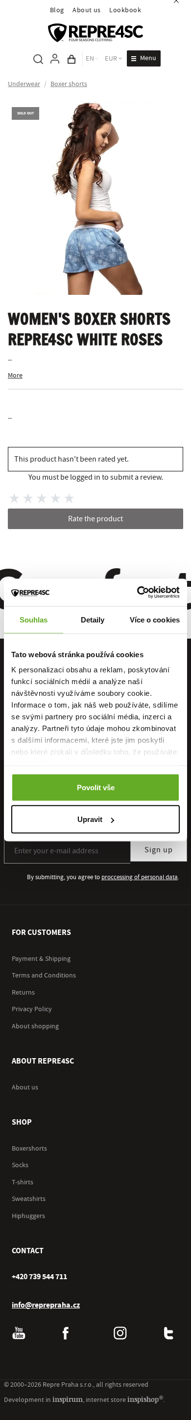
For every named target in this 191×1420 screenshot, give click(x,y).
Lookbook (125, 10)
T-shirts (22, 1182)
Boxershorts (29, 1148)
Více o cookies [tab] (155, 619)
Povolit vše (96, 787)
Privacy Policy (32, 1009)
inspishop (145, 1399)
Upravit (89, 819)
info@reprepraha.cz (46, 1305)
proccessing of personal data (139, 877)
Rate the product (95, 519)
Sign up (158, 850)
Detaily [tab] (93, 619)
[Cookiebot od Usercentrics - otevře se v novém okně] (137, 592)
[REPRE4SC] (95, 32)
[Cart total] (71, 59)
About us (86, 10)
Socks (20, 1165)
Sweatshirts (29, 1199)
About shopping (35, 1026)
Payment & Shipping (41, 958)
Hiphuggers (28, 1216)
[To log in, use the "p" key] (55, 58)
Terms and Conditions (44, 975)
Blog (57, 10)
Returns (23, 992)
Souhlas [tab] (34, 619)
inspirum (67, 1399)
